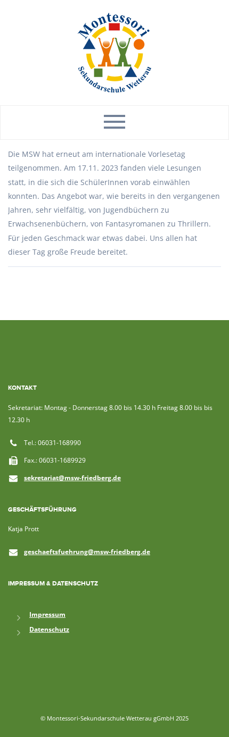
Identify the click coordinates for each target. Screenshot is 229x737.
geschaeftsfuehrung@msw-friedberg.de (87, 551)
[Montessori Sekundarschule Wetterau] (114, 52)
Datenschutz (49, 629)
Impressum (47, 614)
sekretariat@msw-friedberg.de (72, 477)
